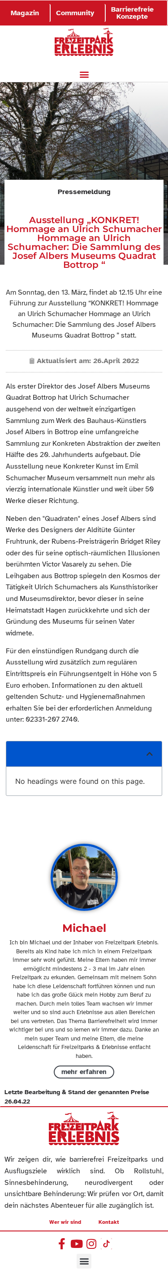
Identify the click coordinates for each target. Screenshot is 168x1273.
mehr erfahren (84, 1072)
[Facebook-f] (62, 1243)
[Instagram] (91, 1243)
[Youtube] (76, 1243)
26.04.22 (17, 1101)
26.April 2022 (116, 360)
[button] (84, 74)
